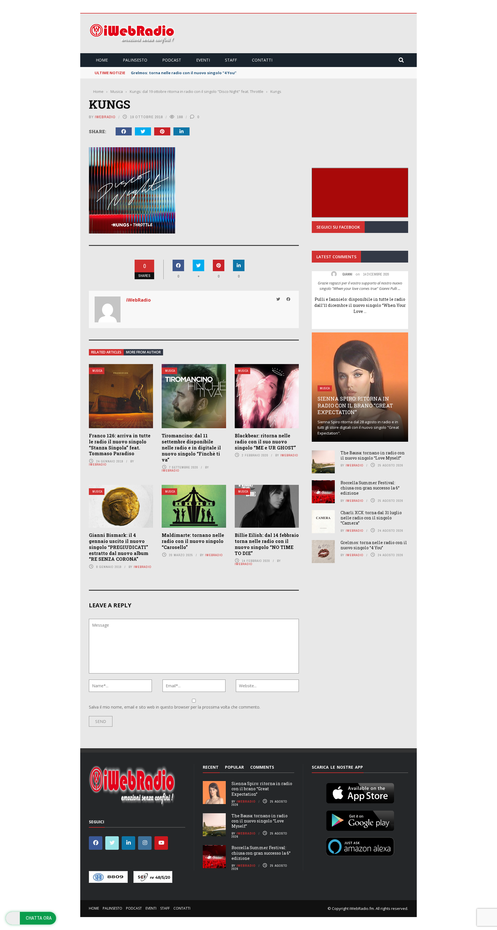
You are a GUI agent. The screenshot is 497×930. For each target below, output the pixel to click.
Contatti (262, 60)
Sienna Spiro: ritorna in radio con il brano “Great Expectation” (355, 405)
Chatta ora (39, 918)
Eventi (203, 60)
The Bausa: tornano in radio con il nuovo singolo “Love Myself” (373, 455)
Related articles (106, 352)
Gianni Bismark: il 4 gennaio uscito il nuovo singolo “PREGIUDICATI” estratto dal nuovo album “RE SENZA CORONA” (118, 547)
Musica (97, 371)
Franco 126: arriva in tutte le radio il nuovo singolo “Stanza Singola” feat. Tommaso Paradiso (119, 444)
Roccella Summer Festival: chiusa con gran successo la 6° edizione (370, 488)
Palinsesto (135, 60)
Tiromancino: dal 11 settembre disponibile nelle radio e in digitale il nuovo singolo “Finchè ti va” (191, 447)
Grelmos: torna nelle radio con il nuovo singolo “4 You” (374, 545)
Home (102, 60)
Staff (231, 60)
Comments (262, 767)
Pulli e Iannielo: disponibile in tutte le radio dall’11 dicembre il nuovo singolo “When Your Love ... (360, 305)
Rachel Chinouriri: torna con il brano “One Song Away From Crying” (195, 72)
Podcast (171, 60)
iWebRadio (105, 116)
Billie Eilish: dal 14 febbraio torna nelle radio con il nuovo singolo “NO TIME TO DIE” (267, 544)
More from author (143, 352)
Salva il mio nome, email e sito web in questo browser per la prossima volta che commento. (174, 707)
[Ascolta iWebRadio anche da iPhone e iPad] (360, 792)
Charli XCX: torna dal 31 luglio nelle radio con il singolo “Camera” (371, 518)
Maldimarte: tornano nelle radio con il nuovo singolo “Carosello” (193, 541)
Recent (211, 767)
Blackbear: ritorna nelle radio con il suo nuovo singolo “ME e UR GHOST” (265, 442)
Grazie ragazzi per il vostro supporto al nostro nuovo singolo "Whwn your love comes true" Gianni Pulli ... (360, 285)
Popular (234, 767)
